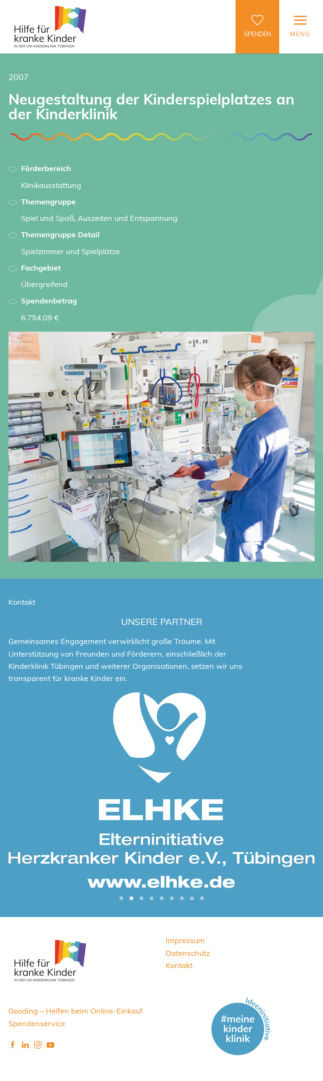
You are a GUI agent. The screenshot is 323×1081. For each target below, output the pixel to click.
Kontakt (179, 965)
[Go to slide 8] (192, 898)
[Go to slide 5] (162, 898)
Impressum (185, 940)
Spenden (257, 34)
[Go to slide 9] (202, 898)
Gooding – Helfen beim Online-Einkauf (75, 1010)
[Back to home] (50, 27)
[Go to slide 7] (182, 898)
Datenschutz (188, 952)
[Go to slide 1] (121, 898)
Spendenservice (36, 1023)
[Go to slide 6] (172, 898)
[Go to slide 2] (131, 898)
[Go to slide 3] (141, 898)
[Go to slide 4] (152, 898)
